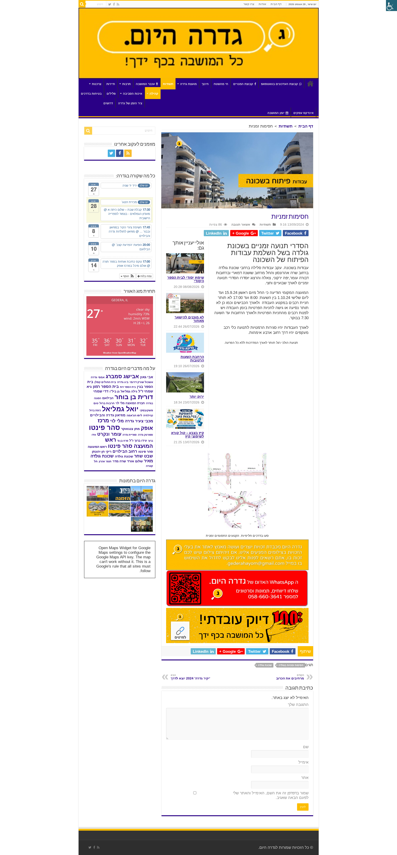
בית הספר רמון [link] (106, 386)
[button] (127, 276)
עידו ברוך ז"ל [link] (138, 440)
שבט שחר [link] (143, 456)
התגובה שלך (298, 704)
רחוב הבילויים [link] (125, 451)
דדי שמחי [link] (100, 391)
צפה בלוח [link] (146, 276)
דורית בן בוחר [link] (134, 397)
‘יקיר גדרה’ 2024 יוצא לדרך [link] (190, 677)
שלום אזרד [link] (135, 461)
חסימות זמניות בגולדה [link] (290, 665)
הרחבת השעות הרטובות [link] (192, 358)
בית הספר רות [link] (128, 387)
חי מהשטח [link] (221, 84)
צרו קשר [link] (249, 4)
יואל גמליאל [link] (120, 409)
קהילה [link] (154, 93)
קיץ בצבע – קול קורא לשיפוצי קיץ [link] (187, 434)
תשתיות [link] (168, 84)
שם (306, 747)
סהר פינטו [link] (104, 427)
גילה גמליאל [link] (129, 391)
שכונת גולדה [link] (265, 665)
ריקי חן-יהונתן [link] (101, 451)
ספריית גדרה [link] (129, 434)
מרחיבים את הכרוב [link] (290, 677)
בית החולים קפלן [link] (105, 382)
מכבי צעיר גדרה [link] (139, 421)
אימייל (303, 762)
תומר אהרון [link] (105, 461)
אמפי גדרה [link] (98, 377)
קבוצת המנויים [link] (243, 84)
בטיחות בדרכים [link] (91, 93)
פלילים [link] (111, 93)
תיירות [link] (110, 84)
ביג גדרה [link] (122, 382)
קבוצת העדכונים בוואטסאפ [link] (279, 84)
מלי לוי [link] (117, 420)
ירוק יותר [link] (197, 396)
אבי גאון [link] (146, 377)
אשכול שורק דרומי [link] (141, 382)
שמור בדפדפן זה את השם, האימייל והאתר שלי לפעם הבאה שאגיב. (271, 795)
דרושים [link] (108, 103)
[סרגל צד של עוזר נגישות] (391, 5)
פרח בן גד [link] (122, 440)
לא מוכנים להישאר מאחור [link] (189, 319)
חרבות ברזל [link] (106, 403)
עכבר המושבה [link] (145, 84)
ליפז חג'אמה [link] (134, 415)
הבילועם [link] (107, 398)
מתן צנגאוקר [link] (130, 429)
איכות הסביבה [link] (132, 93)
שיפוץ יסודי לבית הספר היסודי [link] (185, 279)
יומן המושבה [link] (275, 113)
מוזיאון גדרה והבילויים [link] (107, 415)
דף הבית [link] (276, 4)
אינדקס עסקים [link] (303, 113)
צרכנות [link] (96, 84)
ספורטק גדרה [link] (145, 434)
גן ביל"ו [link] (114, 391)
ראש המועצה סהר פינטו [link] (129, 443)
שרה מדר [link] (119, 461)
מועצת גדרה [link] (188, 84)
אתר (305, 777)
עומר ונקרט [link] (109, 434)
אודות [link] (262, 4)
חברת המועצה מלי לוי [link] (130, 403)
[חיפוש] (82, 4)
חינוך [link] (205, 84)
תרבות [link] (126, 84)
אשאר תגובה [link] (240, 224)
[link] (118, 4)
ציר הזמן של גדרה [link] (130, 103)
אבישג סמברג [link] (122, 376)
